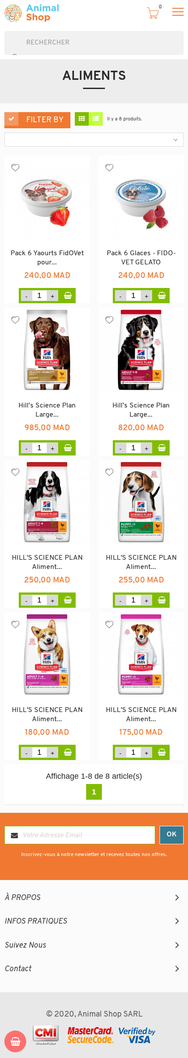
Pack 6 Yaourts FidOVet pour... (47, 258)
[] (7, 50)
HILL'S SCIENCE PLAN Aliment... (47, 563)
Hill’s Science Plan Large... (47, 410)
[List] (96, 119)
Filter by (45, 120)
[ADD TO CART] (68, 295)
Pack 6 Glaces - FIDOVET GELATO (141, 258)
